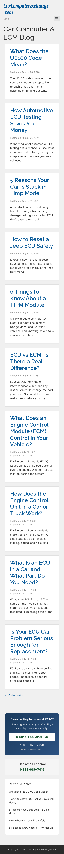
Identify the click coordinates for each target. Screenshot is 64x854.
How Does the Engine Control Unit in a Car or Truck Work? (29, 503)
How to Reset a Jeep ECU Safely (31, 242)
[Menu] (57, 18)
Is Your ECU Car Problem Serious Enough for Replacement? (31, 641)
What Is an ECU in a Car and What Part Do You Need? (30, 572)
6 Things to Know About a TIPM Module (28, 298)
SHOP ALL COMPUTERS (32, 737)
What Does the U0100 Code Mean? (29, 58)
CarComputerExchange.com (25, 9)
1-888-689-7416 (32, 769)
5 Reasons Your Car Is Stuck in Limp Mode (29, 186)
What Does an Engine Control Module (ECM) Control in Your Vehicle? (29, 431)
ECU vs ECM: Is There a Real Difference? (29, 361)
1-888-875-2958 (32, 745)
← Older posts (14, 695)
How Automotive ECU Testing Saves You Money (31, 120)
